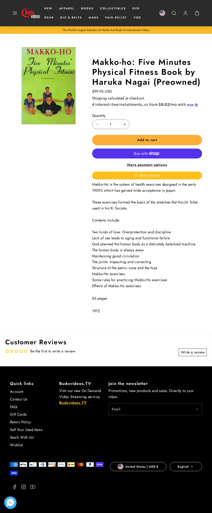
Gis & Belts (71, 17)
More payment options (147, 164)
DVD (136, 8)
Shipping (99, 98)
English (183, 467)
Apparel (67, 8)
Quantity (99, 115)
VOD (137, 17)
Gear (49, 17)
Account (16, 391)
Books (87, 8)
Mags (94, 17)
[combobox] (174, 15)
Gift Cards (18, 414)
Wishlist (16, 445)
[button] (15, 13)
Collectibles (113, 8)
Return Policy (20, 422)
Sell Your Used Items (26, 429)
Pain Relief (116, 17)
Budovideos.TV (75, 384)
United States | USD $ (141, 467)
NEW (48, 8)
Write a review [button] (193, 352)
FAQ (13, 407)
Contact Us (18, 399)
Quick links (22, 384)
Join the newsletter (128, 384)
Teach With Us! (22, 437)
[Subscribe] (197, 409)
